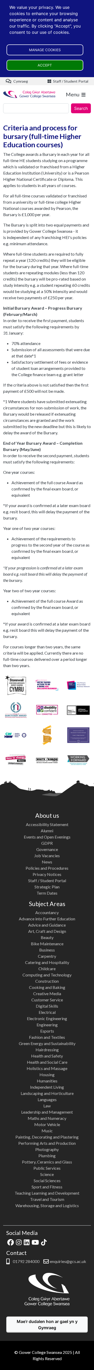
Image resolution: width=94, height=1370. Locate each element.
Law (47, 1105)
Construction (47, 981)
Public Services (47, 1168)
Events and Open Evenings (47, 836)
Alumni (47, 830)
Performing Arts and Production (47, 1143)
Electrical (47, 1012)
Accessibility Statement (47, 824)
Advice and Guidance (47, 924)
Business (47, 949)
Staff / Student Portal (70, 81)
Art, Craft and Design (47, 931)
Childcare (47, 968)
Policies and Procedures (47, 868)
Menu (72, 94)
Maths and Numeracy (47, 1118)
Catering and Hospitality (47, 962)
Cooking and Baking (47, 987)
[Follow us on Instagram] (19, 1241)
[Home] (29, 94)
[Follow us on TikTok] (44, 1241)
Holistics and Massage (47, 1068)
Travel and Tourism (47, 1199)
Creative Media (47, 993)
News (47, 861)
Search (81, 108)
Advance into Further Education (47, 918)
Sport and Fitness (47, 1186)
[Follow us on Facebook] (10, 1241)
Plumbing (47, 1155)
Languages (47, 1099)
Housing (47, 1074)
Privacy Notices (47, 874)
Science (47, 1174)
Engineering (47, 1024)
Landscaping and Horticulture (47, 1093)
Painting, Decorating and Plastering (47, 1136)
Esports (47, 1030)
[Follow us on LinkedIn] (27, 1241)
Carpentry (47, 956)
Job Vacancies (47, 855)
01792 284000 (25, 1261)
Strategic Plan (47, 886)
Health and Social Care (47, 1062)
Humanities (47, 1080)
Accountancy (47, 912)
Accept (45, 65)
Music (47, 1130)
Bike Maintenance (47, 943)
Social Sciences (47, 1180)
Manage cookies (45, 50)
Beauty (47, 937)
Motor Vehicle (47, 1124)
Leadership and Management (47, 1111)
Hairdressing (47, 1049)
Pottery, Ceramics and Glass (47, 1161)
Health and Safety (47, 1055)
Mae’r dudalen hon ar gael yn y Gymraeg (47, 1324)
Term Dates (47, 892)
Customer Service (47, 999)
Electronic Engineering (47, 1018)
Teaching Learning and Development (47, 1193)
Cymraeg (20, 81)
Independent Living (47, 1087)
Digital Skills (47, 1005)
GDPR (47, 843)
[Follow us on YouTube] (35, 1241)
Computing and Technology (47, 974)
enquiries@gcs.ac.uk (68, 1261)
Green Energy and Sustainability (47, 1043)
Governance (47, 849)
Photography (47, 1149)
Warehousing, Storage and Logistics (47, 1205)
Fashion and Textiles (47, 1037)
